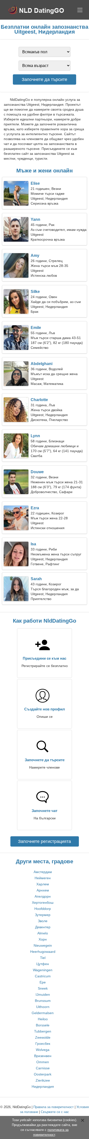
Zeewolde (42, 1037)
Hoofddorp (42, 909)
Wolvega (42, 1050)
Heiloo (43, 1019)
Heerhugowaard (42, 952)
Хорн (43, 939)
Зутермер (42, 915)
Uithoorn (42, 1007)
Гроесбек (42, 1044)
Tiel (42, 958)
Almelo (42, 933)
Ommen (42, 1062)
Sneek (43, 988)
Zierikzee (43, 1080)
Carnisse (43, 1068)
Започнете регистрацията (44, 841)
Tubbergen (42, 1031)
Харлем (42, 884)
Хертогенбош (42, 902)
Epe (43, 982)
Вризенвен (42, 1056)
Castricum (43, 976)
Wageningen (42, 970)
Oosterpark (42, 1074)
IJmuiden (43, 994)
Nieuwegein (43, 945)
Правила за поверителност (53, 1107)
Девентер (42, 927)
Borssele (42, 1025)
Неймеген (43, 878)
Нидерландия (43, 1086)
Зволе (42, 921)
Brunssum (43, 1001)
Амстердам (43, 872)
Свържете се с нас (55, 1112)
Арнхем (43, 890)
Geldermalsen (43, 1013)
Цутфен (42, 964)
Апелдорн (43, 896)
